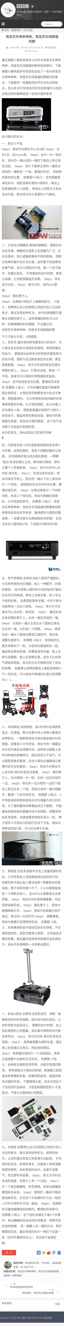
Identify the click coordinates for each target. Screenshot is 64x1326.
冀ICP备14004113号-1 (32, 1318)
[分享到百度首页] (59, 1253)
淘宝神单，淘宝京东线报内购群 (38, 1293)
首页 (6, 30)
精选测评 (16, 30)
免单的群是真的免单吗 (21, 1287)
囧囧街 (57, 1263)
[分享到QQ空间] (44, 1253)
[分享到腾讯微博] (54, 1253)
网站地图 (47, 1318)
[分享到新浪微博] (49, 1253)
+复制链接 (16, 1275)
